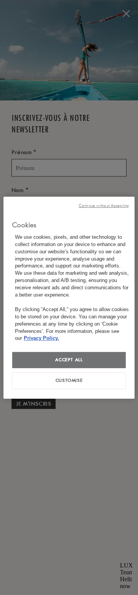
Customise (69, 380)
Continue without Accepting (104, 205)
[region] (69, 297)
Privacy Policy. (41, 338)
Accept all (68, 359)
